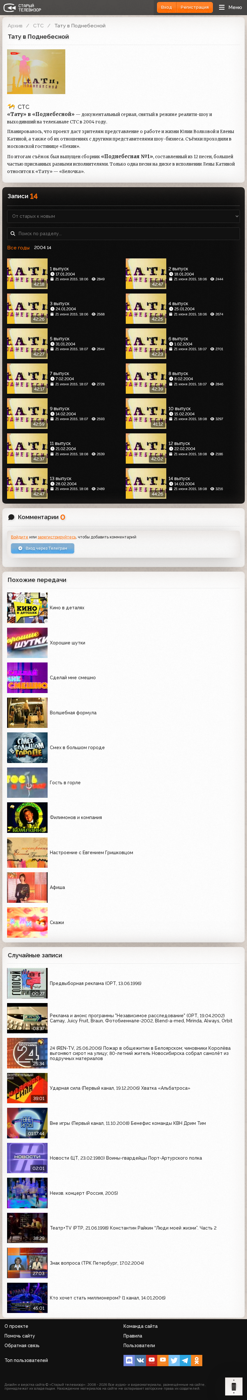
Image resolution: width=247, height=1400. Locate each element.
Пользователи (139, 1345)
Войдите (19, 537)
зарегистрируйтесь (57, 537)
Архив (15, 26)
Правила (133, 1335)
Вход (166, 7)
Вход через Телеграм (46, 548)
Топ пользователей (26, 1360)
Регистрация (195, 7)
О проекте (16, 1326)
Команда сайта (141, 1326)
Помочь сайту (20, 1335)
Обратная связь (22, 1345)
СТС (38, 26)
